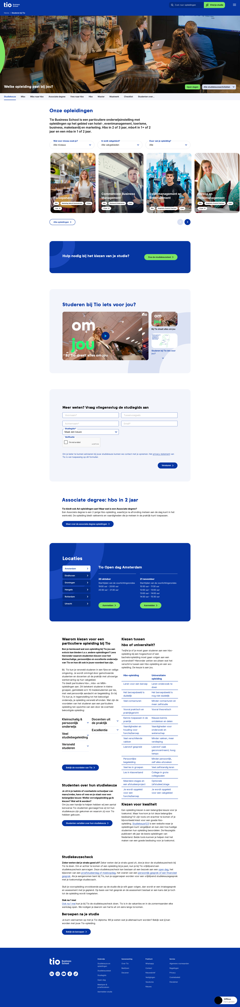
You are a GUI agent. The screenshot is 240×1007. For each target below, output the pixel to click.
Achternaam (71, 423)
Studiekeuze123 (140, 827)
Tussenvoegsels (132, 415)
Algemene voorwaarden (179, 967)
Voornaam (70, 415)
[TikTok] (76, 977)
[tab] (76, 569)
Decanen (125, 976)
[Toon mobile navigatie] (234, 5)
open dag (163, 872)
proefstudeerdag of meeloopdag (98, 876)
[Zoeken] (172, 5)
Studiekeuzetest (104, 974)
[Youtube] (64, 977)
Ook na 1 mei (69, 907)
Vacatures (150, 985)
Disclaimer (174, 985)
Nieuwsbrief (150, 976)
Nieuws (149, 990)
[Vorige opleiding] (180, 222)
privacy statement (161, 454)
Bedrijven (125, 971)
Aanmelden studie (105, 995)
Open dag (102, 983)
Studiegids (70, 428)
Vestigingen (150, 981)
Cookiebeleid (175, 981)
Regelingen (174, 971)
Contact (149, 971)
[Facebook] (70, 977)
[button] (120, 183)
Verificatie (69, 437)
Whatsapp (150, 967)
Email (126, 423)
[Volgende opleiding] (187, 222)
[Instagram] (58, 977)
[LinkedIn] (52, 977)
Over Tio (125, 967)
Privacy (173, 976)
